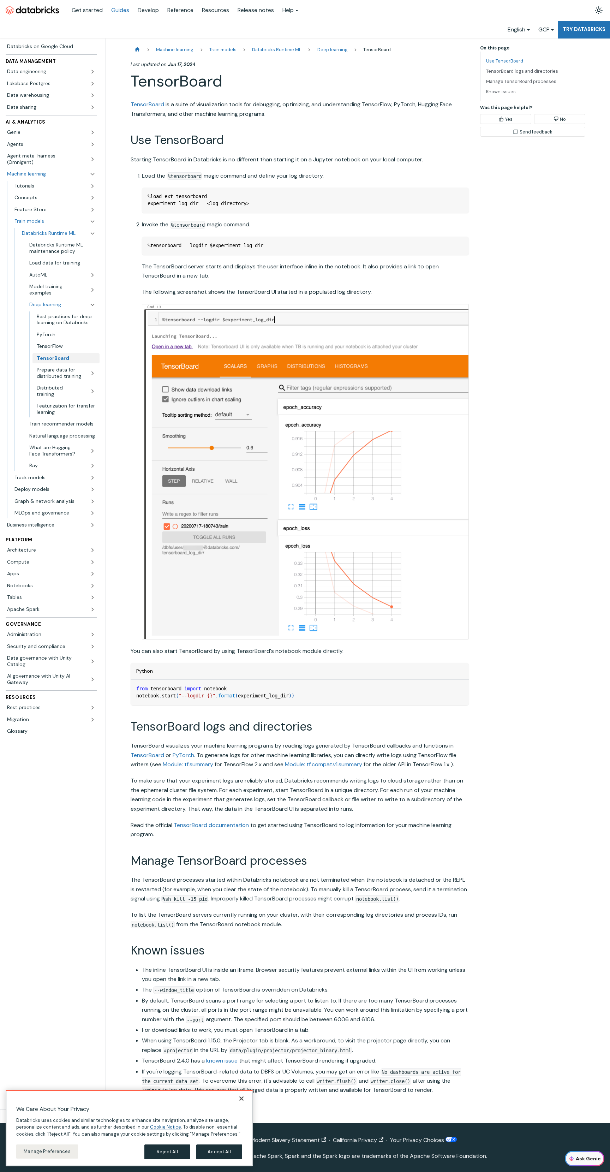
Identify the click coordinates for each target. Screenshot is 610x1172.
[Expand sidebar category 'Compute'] (92, 562)
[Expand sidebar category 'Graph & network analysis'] (92, 501)
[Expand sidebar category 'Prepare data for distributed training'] (92, 373)
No (563, 119)
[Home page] (137, 49)
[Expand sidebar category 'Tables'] (92, 597)
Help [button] (288, 10)
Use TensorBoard (504, 61)
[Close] (241, 1098)
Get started (87, 10)
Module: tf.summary (188, 764)
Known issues (501, 92)
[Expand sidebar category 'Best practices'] (92, 707)
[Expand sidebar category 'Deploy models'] (92, 489)
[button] (55, 186)
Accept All (219, 1152)
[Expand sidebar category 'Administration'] (92, 634)
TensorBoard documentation (211, 825)
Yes (509, 119)
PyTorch (183, 755)
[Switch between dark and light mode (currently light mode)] (598, 10)
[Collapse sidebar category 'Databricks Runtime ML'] (92, 233)
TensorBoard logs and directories (522, 71)
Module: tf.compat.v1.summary (323, 764)
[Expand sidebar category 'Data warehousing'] (92, 95)
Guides (120, 10)
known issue (222, 1060)
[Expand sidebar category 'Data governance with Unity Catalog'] (92, 661)
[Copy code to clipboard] (460, 196)
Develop (148, 10)
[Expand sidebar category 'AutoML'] (92, 275)
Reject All (167, 1152)
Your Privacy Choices (417, 1140)
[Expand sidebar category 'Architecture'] (92, 550)
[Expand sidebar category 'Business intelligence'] (92, 525)
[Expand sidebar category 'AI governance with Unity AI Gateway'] (92, 679)
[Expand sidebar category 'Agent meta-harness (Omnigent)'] (92, 159)
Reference (180, 10)
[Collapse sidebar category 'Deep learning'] (92, 304)
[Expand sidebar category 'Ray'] (92, 465)
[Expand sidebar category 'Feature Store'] (92, 209)
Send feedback (536, 132)
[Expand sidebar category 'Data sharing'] (92, 107)
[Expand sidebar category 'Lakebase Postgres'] (92, 83)
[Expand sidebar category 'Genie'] (92, 132)
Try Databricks (584, 29)
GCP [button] (544, 29)
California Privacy (355, 1140)
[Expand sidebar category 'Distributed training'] (92, 391)
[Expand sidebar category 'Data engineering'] (92, 71)
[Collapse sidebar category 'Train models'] (92, 221)
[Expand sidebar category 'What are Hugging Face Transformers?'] (92, 450)
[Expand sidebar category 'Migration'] (92, 719)
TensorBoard (147, 104)
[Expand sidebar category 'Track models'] (92, 477)
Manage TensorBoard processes (521, 81)
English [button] (516, 29)
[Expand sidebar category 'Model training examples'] (92, 289)
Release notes (256, 10)
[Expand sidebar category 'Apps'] (92, 574)
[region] (129, 1128)
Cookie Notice (165, 1127)
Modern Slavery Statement (285, 1140)
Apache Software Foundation (448, 1156)
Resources (215, 10)
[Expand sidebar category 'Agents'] (92, 144)
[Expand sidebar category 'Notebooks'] (92, 586)
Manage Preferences (47, 1151)
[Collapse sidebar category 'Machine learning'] (92, 174)
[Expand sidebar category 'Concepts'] (92, 197)
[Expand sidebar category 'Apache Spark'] (92, 609)
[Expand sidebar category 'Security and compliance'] (92, 646)
